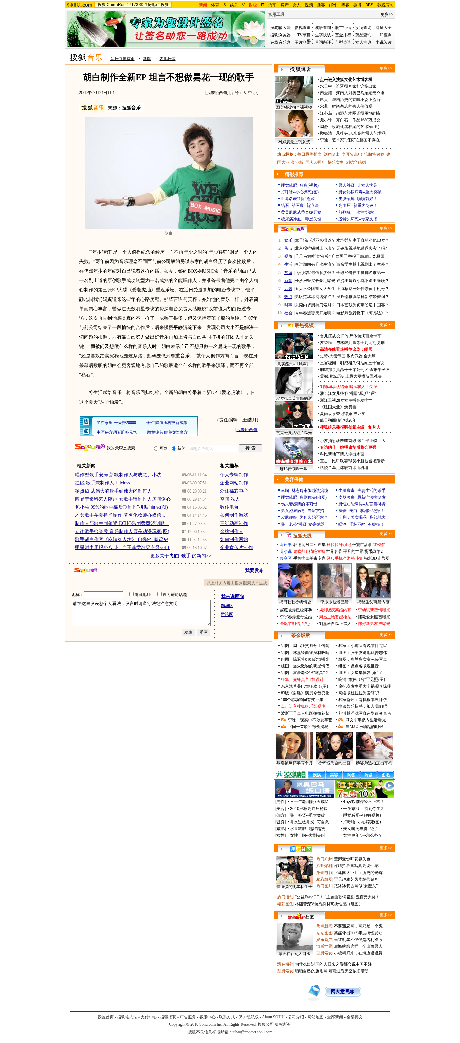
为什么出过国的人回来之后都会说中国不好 (333, 964)
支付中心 (149, 1017)
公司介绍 (296, 1017)
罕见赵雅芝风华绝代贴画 (356, 879)
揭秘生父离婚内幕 (373, 602)
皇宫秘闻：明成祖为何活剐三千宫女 (352, 362)
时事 (288, 305)
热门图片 (324, 886)
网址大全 (383, 27)
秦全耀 (326, 93)
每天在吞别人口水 (294, 953)
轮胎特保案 (374, 154)
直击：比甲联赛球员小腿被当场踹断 (352, 461)
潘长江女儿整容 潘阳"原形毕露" (348, 393)
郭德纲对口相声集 (309, 544)
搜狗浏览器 (280, 35)
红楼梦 (379, 544)
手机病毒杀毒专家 (309, 558)
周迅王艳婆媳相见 (335, 616)
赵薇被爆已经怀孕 (296, 610)
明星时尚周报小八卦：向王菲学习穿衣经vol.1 (122, 547)
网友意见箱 (343, 991)
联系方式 (227, 1017)
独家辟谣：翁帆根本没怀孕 (362, 699)
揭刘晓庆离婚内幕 (335, 610)
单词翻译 (323, 42)
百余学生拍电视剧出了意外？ (362, 264)
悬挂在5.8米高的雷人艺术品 (361, 133)
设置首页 (106, 1017)
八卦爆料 (324, 865)
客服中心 (207, 1017)
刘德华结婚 (356, 162)
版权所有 (283, 1024)
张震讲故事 (362, 544)
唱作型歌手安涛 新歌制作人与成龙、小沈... (120, 474)
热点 (288, 296)
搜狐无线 (302, 535)
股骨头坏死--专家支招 (357, 219)
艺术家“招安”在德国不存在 (356, 140)
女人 (297, 5)
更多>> (387, 14)
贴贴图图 (324, 932)
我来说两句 (217, 92)
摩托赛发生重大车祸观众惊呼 (364, 686)
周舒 (324, 126)
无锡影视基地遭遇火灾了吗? (361, 248)
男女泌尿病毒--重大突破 (360, 192)
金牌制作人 (231, 531)
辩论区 (227, 614)
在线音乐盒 (280, 42)
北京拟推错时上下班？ (315, 248)
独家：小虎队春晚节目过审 (362, 645)
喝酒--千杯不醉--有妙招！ (361, 524)
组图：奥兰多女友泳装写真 (362, 659)
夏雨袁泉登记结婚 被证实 (342, 413)
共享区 (286, 558)
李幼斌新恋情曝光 (374, 610)
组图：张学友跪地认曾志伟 (362, 652)
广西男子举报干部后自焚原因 (358, 256)
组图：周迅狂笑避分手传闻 (305, 645)
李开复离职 (352, 154)
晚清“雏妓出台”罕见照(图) (361, 679)
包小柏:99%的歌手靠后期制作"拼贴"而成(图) (121, 507)
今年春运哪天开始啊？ (315, 313)
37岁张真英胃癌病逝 (294, 398)
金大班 (370, 356)
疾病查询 (363, 27)
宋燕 (324, 106)
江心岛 (326, 113)
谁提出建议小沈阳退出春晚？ (362, 280)
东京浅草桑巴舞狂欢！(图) (304, 686)
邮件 (333, 5)
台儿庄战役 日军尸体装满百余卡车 (351, 336)
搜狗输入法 (280, 27)
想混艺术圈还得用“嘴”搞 (358, 113)
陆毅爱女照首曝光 (374, 616)
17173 (132, 4)
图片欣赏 (303, 42)
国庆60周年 (315, 162)
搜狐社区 (300, 849)
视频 (309, 5)
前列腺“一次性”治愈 (356, 212)
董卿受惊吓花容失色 (352, 859)
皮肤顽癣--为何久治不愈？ (304, 517)
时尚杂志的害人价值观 (352, 106)
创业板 (297, 162)
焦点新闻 (324, 926)
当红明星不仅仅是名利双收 (358, 939)
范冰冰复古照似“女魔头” (356, 886)
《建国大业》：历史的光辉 (358, 872)
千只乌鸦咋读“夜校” (313, 256)
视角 (288, 256)
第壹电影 (324, 872)
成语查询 (323, 27)
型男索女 (324, 953)
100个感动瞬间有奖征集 (302, 699)
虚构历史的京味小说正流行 (356, 99)
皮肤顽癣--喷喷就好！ (357, 198)
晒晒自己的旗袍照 (311, 971)
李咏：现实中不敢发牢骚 (310, 720)
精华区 (227, 605)
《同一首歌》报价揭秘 (308, 726)
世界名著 (334, 551)
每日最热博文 (309, 154)
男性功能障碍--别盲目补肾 (362, 504)
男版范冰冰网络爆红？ (315, 296)
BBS (369, 5)
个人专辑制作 (234, 474)
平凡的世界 (353, 551)
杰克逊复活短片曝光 (294, 432)
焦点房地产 (149, 4)
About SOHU (273, 1017)
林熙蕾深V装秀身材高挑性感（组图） (329, 904)
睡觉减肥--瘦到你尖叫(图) (304, 497)
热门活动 (285, 897)
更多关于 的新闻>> (180, 555)
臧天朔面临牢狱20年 (338, 420)
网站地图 (315, 1017)
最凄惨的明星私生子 (294, 886)
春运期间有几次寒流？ (315, 264)
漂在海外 (285, 964)
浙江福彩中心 (234, 491)
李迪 (324, 140)
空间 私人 (230, 499)
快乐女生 (336, 162)
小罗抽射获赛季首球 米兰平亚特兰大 (353, 440)
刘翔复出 (332, 154)
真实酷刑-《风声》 (294, 363)
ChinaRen (116, 4)
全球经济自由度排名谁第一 (360, 272)
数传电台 (229, 507)
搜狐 (102, 4)
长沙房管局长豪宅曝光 (315, 280)
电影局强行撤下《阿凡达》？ (362, 313)
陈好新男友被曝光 (374, 623)
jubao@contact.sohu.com (252, 1032)
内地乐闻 (168, 58)
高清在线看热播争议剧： (342, 349)
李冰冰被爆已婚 (334, 602)
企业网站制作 (234, 482)
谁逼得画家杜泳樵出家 (356, 86)
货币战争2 (373, 551)
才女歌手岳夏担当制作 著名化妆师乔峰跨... (120, 515)
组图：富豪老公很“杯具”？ (305, 672)
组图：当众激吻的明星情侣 (305, 666)
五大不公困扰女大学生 (315, 288)
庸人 (324, 99)
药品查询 (363, 35)
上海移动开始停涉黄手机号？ (362, 288)
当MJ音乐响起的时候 (364, 726)
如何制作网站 (234, 539)
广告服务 (188, 1017)
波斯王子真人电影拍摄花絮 (305, 713)
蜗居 (368, 349)
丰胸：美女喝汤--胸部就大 (362, 517)
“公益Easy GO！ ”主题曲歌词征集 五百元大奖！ (337, 897)
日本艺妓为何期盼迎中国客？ (362, 305)
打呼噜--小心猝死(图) (300, 192)
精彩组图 (324, 879)
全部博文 (355, 1017)
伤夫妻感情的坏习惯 (299, 504)
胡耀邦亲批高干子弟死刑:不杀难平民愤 (355, 369)
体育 (215, 5)
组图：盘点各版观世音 (358, 666)
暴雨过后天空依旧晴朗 (348, 971)
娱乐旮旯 (324, 939)
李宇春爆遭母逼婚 (296, 616)
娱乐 (234, 5)
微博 (357, 5)
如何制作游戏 (234, 515)
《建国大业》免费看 (338, 407)
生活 (288, 264)
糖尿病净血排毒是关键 (301, 219)
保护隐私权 (248, 1017)
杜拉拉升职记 (339, 544)
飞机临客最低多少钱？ (315, 272)
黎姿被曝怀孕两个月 (294, 763)
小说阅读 (383, 42)
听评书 (286, 544)
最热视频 (304, 325)
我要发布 (254, 570)
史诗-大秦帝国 (333, 356)
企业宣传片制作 (236, 547)
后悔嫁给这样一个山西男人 (358, 946)
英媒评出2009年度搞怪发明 (358, 932)
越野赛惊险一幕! (294, 468)
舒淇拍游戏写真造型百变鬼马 (364, 713)
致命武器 (355, 356)
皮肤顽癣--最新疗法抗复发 (362, 497)
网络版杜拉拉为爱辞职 (358, 693)
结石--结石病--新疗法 (300, 205)
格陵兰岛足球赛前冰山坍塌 (344, 467)
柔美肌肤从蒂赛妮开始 (301, 212)
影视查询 (303, 27)
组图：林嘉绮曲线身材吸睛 (305, 652)
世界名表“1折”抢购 (298, 198)
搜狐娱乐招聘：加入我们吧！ (364, 706)
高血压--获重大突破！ (357, 205)
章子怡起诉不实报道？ (315, 240)
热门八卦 (324, 859)
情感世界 (324, 946)
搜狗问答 (292, 229)
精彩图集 (285, 904)
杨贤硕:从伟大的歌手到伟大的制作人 (113, 491)
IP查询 (386, 35)
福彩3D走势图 (376, 558)
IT (262, 5)
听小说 (286, 551)
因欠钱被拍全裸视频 (294, 107)
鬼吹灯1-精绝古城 (309, 551)
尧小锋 (326, 120)
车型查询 (343, 42)
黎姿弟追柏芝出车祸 (374, 763)
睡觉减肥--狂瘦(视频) (300, 185)
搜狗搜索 (90, 447)
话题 (288, 288)
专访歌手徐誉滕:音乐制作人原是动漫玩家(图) (122, 531)
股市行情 (343, 27)
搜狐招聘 (168, 1017)
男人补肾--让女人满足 (357, 185)
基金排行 (343, 35)
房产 (285, 5)
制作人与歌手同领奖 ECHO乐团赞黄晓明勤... (122, 523)
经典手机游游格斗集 (345, 558)
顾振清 (326, 133)
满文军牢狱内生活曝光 (366, 720)
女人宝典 (363, 42)
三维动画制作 (234, 523)
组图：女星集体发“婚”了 (360, 672)
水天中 (326, 86)
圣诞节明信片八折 (296, 623)
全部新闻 (335, 1017)
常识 (288, 272)
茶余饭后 (300, 635)
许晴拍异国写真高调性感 (356, 865)
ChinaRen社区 (301, 916)
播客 (321, 5)
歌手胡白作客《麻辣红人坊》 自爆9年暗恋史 (121, 539)
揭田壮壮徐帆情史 (295, 602)
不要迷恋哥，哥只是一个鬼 (358, 926)
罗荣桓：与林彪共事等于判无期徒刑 (352, 342)
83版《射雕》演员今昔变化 (305, 693)
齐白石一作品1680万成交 (358, 120)
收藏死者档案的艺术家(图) (355, 126)
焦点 (288, 248)
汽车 (272, 5)
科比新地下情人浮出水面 (342, 454)
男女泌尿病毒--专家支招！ (304, 510)
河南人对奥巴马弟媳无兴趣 (360, 93)
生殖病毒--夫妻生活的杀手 (362, 490)
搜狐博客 (300, 69)
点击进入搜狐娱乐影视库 (303, 706)
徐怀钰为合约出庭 (334, 763)
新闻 (147, 58)
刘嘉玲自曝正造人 (335, 623)
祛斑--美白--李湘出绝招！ (361, 510)
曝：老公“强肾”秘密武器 (303, 524)
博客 (345, 5)
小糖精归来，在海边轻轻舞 (358, 953)
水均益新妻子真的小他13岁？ (362, 240)
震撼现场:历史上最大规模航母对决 (351, 376)
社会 (288, 313)
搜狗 (165, 4)
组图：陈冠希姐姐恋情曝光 (305, 659)
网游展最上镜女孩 (294, 141)
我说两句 (385, 5)
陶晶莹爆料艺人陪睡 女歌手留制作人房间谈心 (123, 499)
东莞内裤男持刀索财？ (315, 305)
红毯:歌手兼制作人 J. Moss (102, 482)
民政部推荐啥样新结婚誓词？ (362, 296)
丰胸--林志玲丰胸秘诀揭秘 (304, 490)
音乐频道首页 (122, 58)
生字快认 (323, 35)
